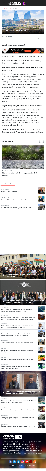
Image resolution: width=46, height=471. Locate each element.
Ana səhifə (7, 8)
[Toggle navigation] (4, 3)
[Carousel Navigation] (41, 141)
